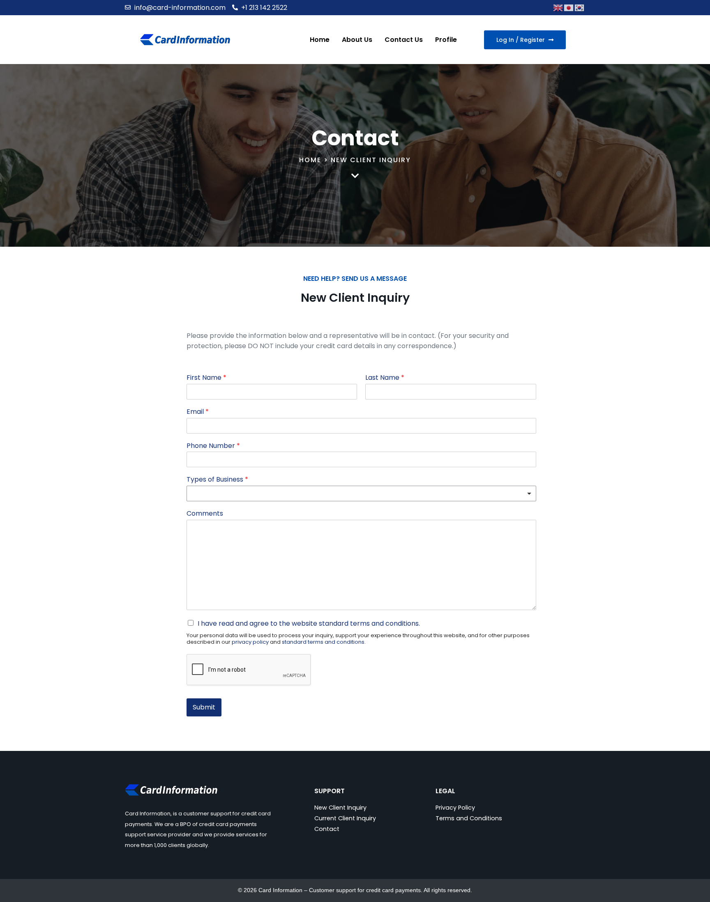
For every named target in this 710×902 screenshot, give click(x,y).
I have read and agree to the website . (309, 623)
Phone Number (213, 446)
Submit (204, 707)
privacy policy (250, 642)
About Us (357, 39)
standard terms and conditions (369, 623)
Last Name (384, 378)
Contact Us (404, 39)
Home (320, 39)
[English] (558, 7)
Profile (446, 39)
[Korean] (579, 7)
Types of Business (217, 479)
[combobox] (361, 493)
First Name (206, 378)
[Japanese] (569, 7)
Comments (205, 514)
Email (198, 412)
